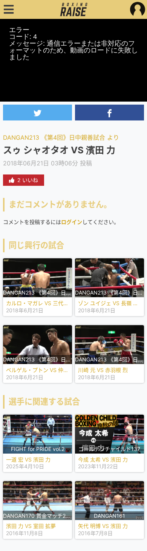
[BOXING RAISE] (73, 9)
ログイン (71, 222)
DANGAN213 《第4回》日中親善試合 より (61, 137)
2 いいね (27, 180)
